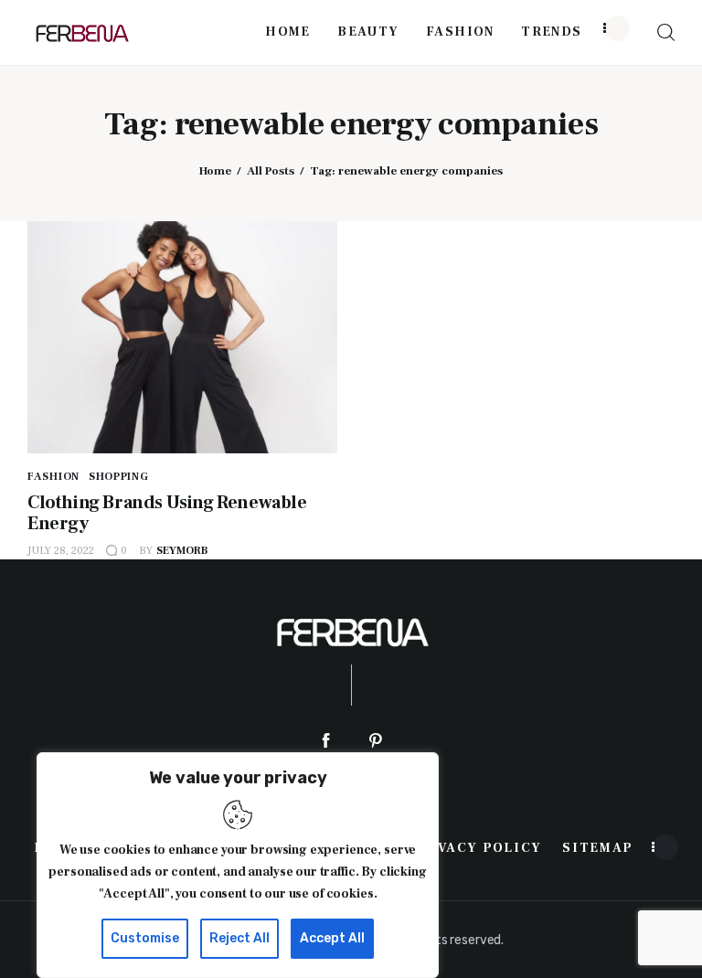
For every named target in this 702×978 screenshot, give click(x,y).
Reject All (239, 938)
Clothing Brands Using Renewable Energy (167, 513)
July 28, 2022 (60, 551)
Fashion (53, 477)
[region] (238, 865)
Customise (145, 938)
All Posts (270, 171)
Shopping (119, 477)
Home (215, 171)
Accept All (332, 938)
